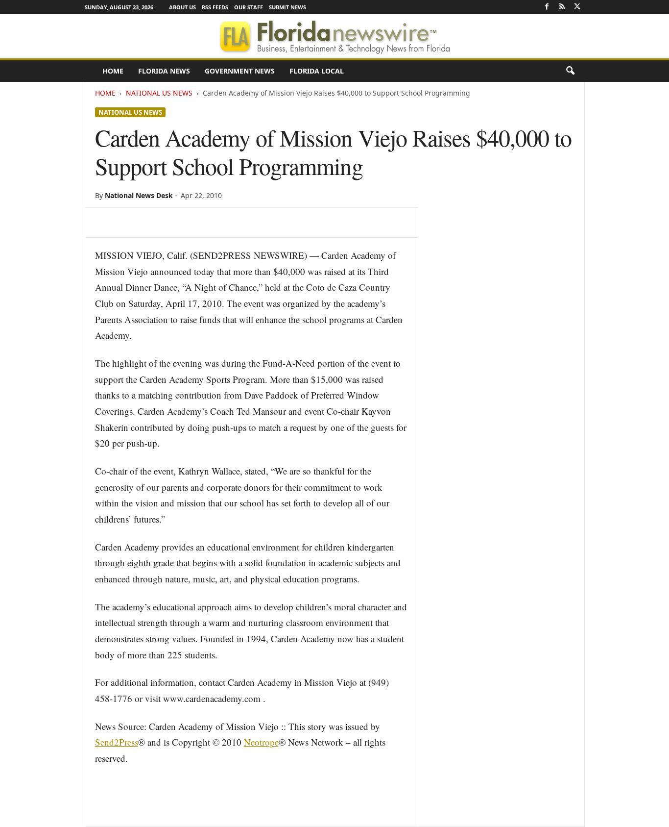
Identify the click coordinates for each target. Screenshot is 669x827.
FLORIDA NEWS (164, 70)
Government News (240, 70)
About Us (182, 7)
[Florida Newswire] (334, 36)
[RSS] (562, 7)
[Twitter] (577, 7)
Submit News (287, 7)
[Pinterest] (150, 222)
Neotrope (261, 742)
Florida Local (316, 70)
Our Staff (248, 7)
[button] (570, 71)
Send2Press (116, 742)
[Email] (217, 222)
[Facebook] (547, 7)
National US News (159, 93)
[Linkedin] (195, 222)
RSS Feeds (215, 7)
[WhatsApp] (172, 222)
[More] (240, 222)
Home (112, 70)
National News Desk (139, 195)
